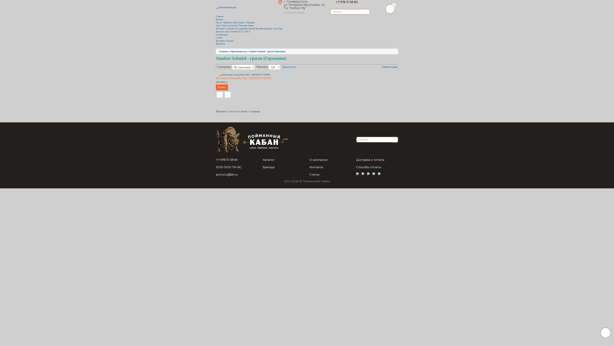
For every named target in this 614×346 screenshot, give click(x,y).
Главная (219, 16)
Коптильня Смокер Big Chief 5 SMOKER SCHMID (243, 78)
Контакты (220, 44)
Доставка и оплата (225, 41)
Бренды (269, 167)
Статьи (219, 38)
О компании (222, 34)
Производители (239, 51)
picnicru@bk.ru (227, 174)
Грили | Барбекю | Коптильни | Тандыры (235, 22)
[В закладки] (220, 95)
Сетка (394, 67)
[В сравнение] (228, 95)
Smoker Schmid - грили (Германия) (268, 51)
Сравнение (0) (289, 67)
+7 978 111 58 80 (347, 2)
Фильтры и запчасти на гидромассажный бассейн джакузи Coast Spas (249, 28)
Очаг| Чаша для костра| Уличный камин (235, 25)
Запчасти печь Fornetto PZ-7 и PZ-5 (233, 31)
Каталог (269, 160)
